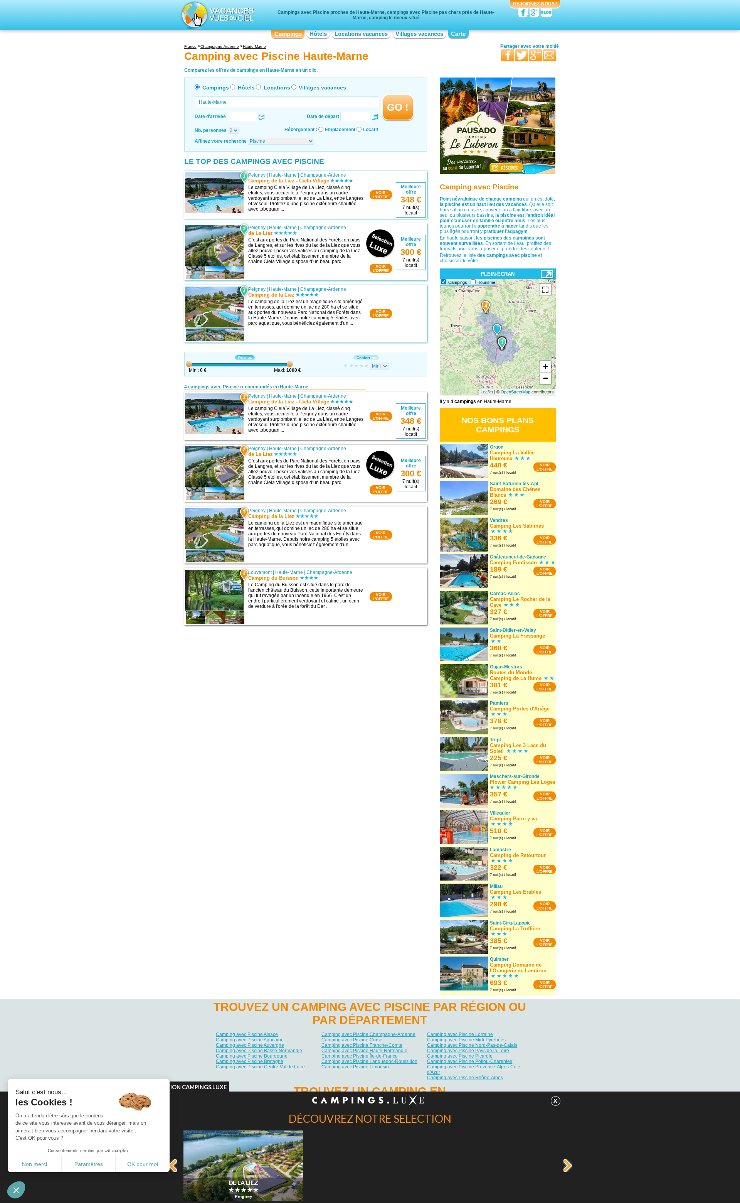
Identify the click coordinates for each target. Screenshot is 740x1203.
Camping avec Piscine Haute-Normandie (364, 1050)
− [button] (545, 378)
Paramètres (88, 1164)
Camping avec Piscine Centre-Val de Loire (260, 1067)
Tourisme (486, 282)
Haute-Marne (283, 175)
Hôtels (318, 34)
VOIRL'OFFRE (381, 195)
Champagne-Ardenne (323, 175)
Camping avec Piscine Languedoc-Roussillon (369, 1061)
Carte (458, 34)
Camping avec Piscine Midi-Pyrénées (466, 1040)
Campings (288, 34)
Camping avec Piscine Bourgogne (252, 1056)
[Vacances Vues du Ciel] (217, 14)
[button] (16, 1190)
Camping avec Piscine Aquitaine (250, 1040)
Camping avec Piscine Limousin (355, 1067)
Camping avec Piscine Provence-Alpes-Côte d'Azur (473, 1069)
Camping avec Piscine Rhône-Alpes (465, 1077)
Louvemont (260, 572)
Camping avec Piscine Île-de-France (359, 1056)
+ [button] (545, 366)
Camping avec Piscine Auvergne (250, 1045)
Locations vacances (361, 34)
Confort (363, 358)
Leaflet (487, 392)
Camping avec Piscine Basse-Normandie (259, 1050)
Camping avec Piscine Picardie (460, 1056)
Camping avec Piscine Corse (351, 1040)
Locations (277, 87)
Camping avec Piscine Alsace (247, 1034)
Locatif (370, 129)
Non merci (34, 1164)
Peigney (257, 175)
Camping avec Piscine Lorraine (460, 1034)
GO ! (398, 107)
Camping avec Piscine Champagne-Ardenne (368, 1034)
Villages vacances (419, 34)
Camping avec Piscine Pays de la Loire (468, 1050)
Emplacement (340, 129)
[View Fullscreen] (545, 289)
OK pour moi (142, 1164)
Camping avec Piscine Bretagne (249, 1061)
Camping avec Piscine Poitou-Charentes (469, 1061)
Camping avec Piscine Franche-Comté (361, 1045)
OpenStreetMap (515, 392)
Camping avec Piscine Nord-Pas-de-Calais (472, 1045)
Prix (242, 358)
